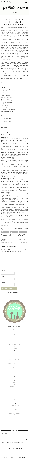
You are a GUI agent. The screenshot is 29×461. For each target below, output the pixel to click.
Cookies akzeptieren (14, 448)
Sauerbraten (16, 234)
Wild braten (18, 235)
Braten (4, 234)
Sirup (14, 424)
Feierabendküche (14, 374)
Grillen (15, 367)
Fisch (14, 378)
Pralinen (14, 397)
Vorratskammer (14, 405)
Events (14, 356)
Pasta (14, 382)
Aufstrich (14, 352)
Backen (14, 329)
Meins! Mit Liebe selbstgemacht (14, 8)
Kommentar (4, 254)
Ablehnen (14, 453)
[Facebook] (4, 2)
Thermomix (14, 401)
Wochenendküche (14, 386)
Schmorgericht (10, 235)
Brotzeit (14, 348)
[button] (27, 2)
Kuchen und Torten (14, 340)
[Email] (7, 2)
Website (3, 282)
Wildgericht (11, 236)
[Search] (10, 2)
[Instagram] (1, 2)
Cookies (14, 336)
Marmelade (15, 417)
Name (3, 270)
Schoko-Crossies (6, 241)
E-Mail (3, 276)
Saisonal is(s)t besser (14, 359)
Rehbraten (10, 234)
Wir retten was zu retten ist (14, 363)
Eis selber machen (14, 394)
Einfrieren (14, 409)
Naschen (14, 390)
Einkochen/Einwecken (14, 413)
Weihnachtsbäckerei (14, 344)
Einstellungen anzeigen (14, 457)
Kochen (20, 19)
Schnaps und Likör (14, 421)
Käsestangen (21, 241)
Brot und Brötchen (14, 332)
